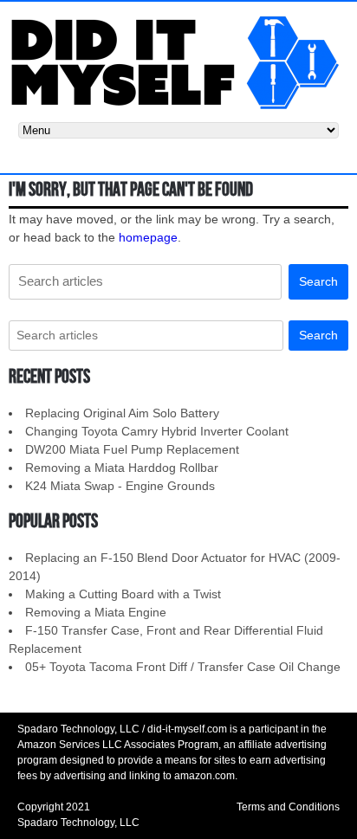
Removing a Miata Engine (95, 612)
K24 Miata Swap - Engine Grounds (120, 486)
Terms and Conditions (288, 807)
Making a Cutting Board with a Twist (123, 594)
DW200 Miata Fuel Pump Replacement (132, 449)
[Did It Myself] (178, 61)
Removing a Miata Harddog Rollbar (121, 467)
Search (318, 281)
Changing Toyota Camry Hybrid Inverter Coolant (157, 431)
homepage (148, 237)
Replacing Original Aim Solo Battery (122, 413)
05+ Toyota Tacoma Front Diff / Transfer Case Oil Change (183, 667)
